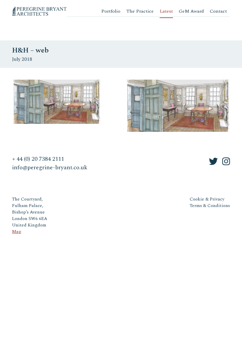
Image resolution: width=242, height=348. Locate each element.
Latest (166, 11)
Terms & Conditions (210, 205)
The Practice (140, 11)
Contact (218, 11)
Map (16, 231)
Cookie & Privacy (207, 199)
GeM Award (191, 11)
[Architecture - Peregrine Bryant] (39, 9)
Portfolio (110, 11)
